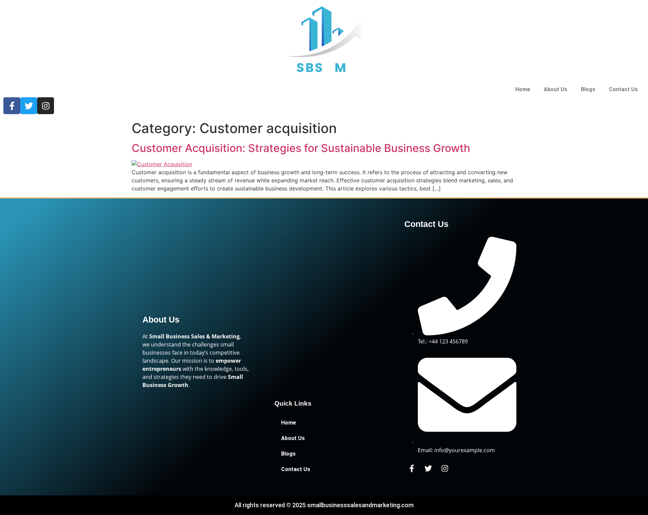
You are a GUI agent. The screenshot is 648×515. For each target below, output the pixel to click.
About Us (555, 89)
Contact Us (623, 89)
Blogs (588, 89)
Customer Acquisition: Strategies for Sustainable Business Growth (301, 148)
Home (522, 89)
